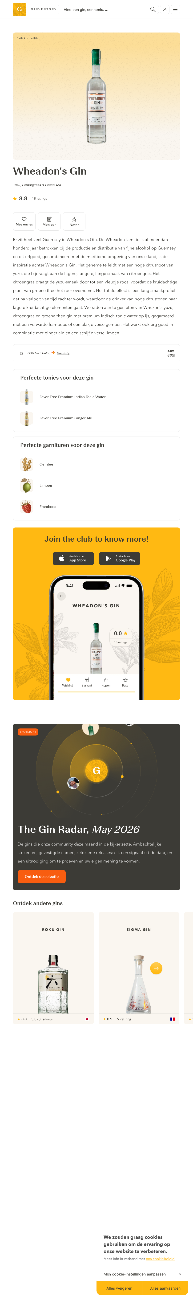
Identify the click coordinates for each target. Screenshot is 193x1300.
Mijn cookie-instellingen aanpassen (135, 1274)
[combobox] (108, 9)
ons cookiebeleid (160, 1259)
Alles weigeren (119, 1288)
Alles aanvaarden (165, 1288)
